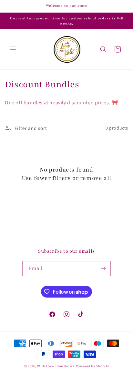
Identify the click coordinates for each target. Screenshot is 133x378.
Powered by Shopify (92, 366)
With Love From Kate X (56, 366)
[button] (13, 49)
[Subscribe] (103, 268)
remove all (95, 178)
